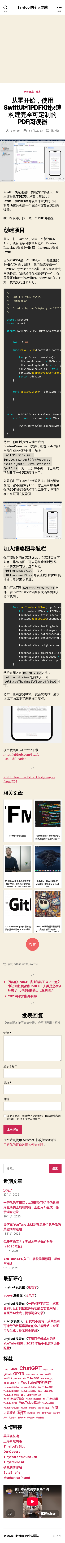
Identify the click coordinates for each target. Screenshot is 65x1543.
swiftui (33, 964)
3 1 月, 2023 (35, 130)
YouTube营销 (48, 1403)
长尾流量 (31, 1417)
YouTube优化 (47, 1378)
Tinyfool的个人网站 (32, 7)
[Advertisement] (32, 48)
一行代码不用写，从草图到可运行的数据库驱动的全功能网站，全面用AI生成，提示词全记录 (31, 1207)
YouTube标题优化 (33, 1399)
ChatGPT (30, 1368)
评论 (7, 1033)
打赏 (32, 944)
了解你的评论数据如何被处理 (23, 1144)
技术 (38, 91)
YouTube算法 (30, 1403)
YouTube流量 (50, 1398)
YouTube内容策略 (11, 1387)
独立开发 (56, 1413)
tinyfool (15, 130)
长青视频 (40, 1417)
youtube (17, 1378)
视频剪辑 (21, 1417)
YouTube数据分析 (31, 1394)
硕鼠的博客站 (12, 1467)
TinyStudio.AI (13, 1462)
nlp (41, 1374)
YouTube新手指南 (13, 1398)
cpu (45, 1369)
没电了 (8, 1190)
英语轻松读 (11, 1436)
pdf (10, 964)
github (7, 1374)
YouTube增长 (45, 1387)
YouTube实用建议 (11, 1391)
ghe (51, 1369)
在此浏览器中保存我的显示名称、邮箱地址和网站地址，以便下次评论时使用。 (33, 1117)
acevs (8, 1295)
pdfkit (17, 964)
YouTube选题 (44, 1408)
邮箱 (7, 1082)
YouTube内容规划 (28, 1387)
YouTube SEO (31, 1378)
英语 (5, 1417)
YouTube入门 (11, 1382)
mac (28, 1374)
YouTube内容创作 (36, 1382)
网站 (6, 1099)
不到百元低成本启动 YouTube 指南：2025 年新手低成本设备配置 (31, 1343)
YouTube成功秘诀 (28, 1391)
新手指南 (46, 1412)
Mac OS (34, 1374)
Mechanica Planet (16, 1477)
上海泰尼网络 (12, 1441)
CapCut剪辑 (10, 1369)
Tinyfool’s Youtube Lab (20, 1457)
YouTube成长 (45, 1390)
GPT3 (18, 1373)
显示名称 (10, 1066)
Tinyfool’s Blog (14, 1446)
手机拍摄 (31, 1413)
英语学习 (12, 1417)
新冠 (38, 1413)
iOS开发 (29, 91)
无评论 (55, 130)
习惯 (54, 1407)
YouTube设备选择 (11, 1408)
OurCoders (11, 1451)
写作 (22, 1412)
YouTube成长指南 (11, 1395)
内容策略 (9, 1413)
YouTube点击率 (10, 1403)
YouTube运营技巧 (28, 1408)
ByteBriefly (11, 1472)
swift (25, 964)
